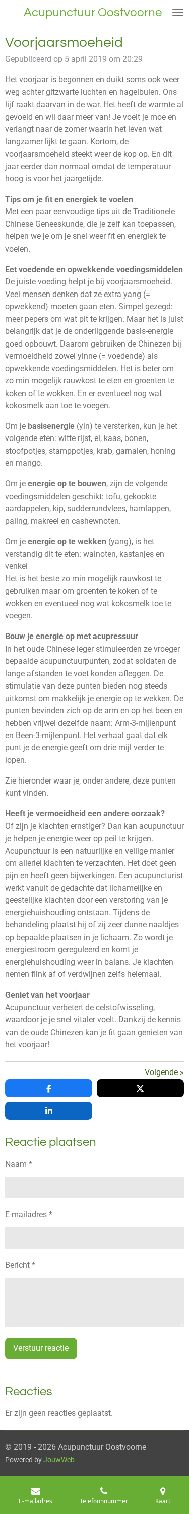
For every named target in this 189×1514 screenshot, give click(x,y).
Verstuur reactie (41, 1348)
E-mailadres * (28, 1214)
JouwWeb (59, 1460)
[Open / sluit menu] (178, 12)
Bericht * (20, 1265)
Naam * (18, 1164)
